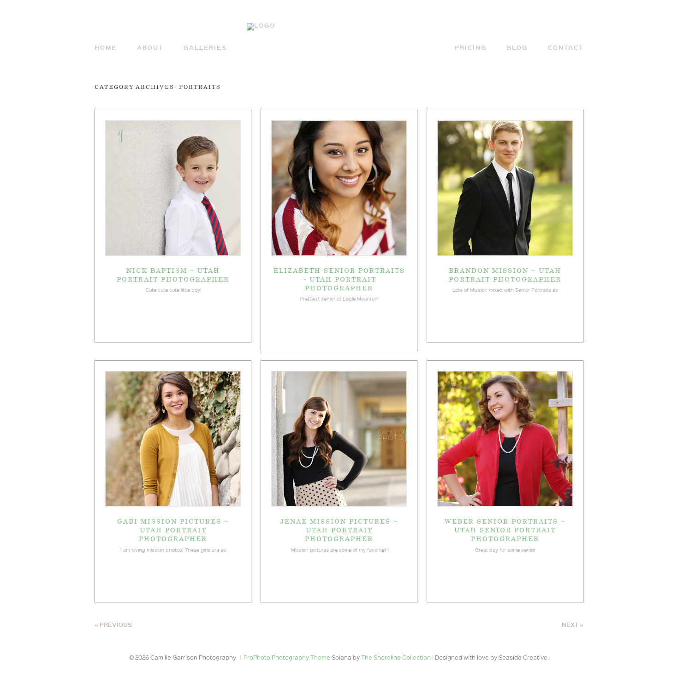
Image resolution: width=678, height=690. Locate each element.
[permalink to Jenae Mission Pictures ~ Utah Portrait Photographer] (339, 504)
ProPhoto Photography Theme (287, 657)
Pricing (471, 47)
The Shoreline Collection (396, 657)
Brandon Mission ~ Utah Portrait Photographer (505, 274)
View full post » (173, 318)
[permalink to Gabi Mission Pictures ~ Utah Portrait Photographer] (173, 504)
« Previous (113, 624)
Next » (572, 624)
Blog (517, 47)
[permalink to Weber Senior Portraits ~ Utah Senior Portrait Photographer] (505, 504)
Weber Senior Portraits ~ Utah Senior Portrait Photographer (505, 529)
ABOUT (150, 47)
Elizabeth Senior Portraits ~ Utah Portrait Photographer (339, 279)
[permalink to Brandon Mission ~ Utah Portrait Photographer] (505, 253)
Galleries (205, 47)
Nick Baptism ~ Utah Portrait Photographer (173, 274)
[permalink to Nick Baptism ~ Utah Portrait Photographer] (173, 253)
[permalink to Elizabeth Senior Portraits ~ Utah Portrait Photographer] (339, 253)
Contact (565, 47)
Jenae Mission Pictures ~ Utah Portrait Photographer (339, 529)
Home (106, 47)
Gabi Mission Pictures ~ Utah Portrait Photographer (173, 529)
